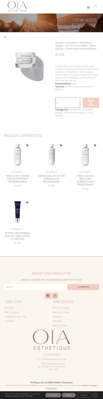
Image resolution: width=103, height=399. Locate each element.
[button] (88, 7)
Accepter (53, 395)
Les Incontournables (76, 46)
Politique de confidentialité (45, 383)
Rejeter (69, 395)
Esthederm (72, 43)
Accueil (59, 43)
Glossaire (67, 383)
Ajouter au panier (91, 102)
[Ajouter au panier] (27, 145)
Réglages (84, 395)
